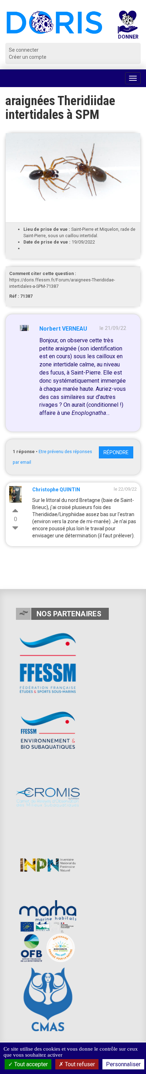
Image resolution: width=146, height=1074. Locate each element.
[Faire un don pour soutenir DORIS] (128, 27)
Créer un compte (27, 57)
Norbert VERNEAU (63, 328)
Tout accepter (30, 1064)
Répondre (116, 452)
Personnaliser (123, 1064)
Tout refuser (79, 1064)
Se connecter (24, 50)
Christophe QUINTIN (56, 489)
